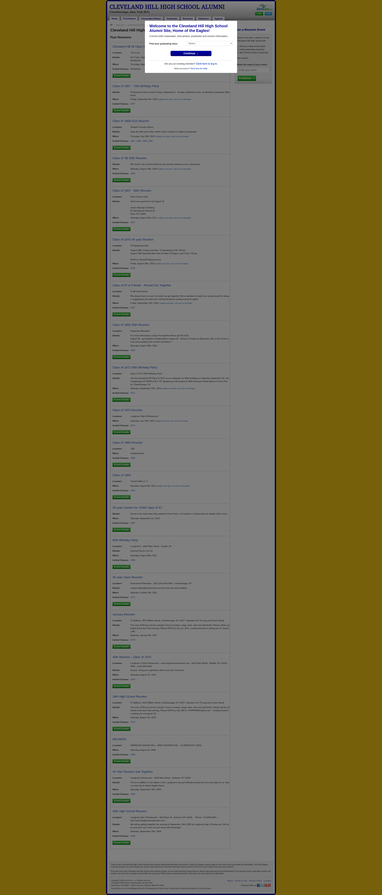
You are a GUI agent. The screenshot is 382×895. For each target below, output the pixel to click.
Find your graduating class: (163, 43)
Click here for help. (199, 68)
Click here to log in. (207, 63)
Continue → (191, 53)
